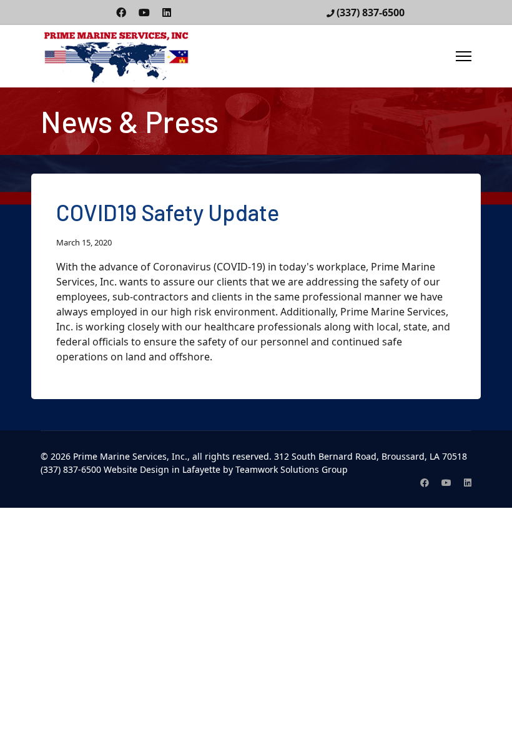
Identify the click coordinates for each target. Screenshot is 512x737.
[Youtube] (144, 12)
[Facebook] (121, 12)
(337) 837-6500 (371, 12)
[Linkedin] (166, 12)
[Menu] (463, 56)
